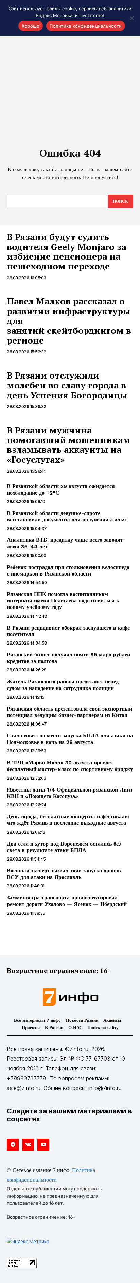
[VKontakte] (28, 1145)
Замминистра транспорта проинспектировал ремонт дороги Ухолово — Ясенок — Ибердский (67, 900)
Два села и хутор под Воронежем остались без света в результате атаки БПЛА (64, 846)
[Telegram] (13, 1145)
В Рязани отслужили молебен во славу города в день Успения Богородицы (67, 384)
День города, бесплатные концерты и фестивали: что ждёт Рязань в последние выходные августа (68, 819)
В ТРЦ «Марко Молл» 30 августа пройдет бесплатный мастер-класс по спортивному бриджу (70, 765)
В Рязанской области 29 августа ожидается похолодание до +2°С (61, 489)
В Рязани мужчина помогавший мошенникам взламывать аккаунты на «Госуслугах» (68, 444)
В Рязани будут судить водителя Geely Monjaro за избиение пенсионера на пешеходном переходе (66, 251)
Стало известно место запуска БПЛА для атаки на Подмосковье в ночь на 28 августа (70, 738)
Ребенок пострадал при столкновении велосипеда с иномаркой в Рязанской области (68, 570)
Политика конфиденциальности (86, 26)
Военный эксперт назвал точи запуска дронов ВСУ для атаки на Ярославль (64, 873)
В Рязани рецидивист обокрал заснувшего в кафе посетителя (68, 630)
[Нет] (131, 18)
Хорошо (31, 26)
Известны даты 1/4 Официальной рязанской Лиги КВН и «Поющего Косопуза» (69, 792)
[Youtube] (43, 1145)
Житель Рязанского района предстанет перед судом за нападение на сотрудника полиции (63, 684)
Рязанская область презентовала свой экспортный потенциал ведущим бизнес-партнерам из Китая (69, 711)
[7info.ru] (70, 997)
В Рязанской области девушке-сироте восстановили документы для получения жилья (66, 516)
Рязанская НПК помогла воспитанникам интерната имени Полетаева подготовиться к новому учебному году (63, 600)
